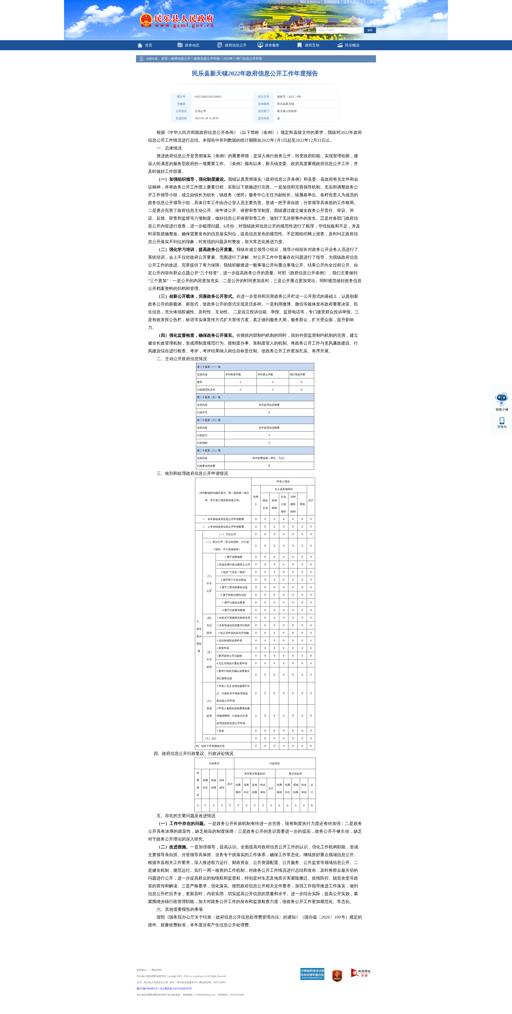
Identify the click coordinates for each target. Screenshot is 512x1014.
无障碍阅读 (332, 2)
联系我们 (141, 970)
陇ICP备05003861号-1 (148, 988)
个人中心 (369, 2)
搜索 (370, 30)
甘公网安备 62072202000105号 (176, 988)
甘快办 (502, 426)
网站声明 (156, 970)
